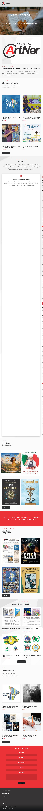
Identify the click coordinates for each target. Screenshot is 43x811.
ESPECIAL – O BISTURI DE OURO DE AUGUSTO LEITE (30, 707)
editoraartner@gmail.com (10, 806)
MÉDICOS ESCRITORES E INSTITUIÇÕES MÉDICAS (10, 656)
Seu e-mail (21, 757)
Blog (4, 709)
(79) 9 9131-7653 (9, 808)
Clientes (4, 658)
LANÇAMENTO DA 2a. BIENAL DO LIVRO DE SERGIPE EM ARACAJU (11, 118)
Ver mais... (6, 152)
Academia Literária (30, 657)
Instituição (8, 658)
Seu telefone (21, 762)
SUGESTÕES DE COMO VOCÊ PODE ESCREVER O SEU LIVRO (30, 736)
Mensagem (21, 772)
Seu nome (21, 752)
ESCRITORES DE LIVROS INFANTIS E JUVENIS (30, 629)
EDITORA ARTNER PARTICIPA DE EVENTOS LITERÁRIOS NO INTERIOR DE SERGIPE (31, 118)
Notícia (4, 120)
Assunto (21, 767)
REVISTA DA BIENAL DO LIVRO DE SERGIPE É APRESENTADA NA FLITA (11, 147)
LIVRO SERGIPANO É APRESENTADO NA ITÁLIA (31, 147)
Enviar (21, 782)
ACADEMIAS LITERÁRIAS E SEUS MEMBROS (32, 655)
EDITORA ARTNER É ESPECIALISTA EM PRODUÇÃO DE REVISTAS (10, 736)
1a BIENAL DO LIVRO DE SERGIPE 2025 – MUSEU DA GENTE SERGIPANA (10, 707)
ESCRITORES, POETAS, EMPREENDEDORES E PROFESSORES (11, 629)
